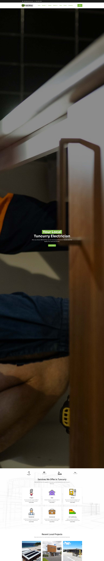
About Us (55, 5)
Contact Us (70, 5)
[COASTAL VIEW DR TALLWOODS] (52, 551)
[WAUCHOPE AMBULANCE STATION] (72, 551)
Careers (65, 5)
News (61, 5)
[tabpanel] (29, 473)
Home (39, 5)
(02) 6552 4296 (39, 1)
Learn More (31, 502)
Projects (49, 5)
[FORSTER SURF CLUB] (31, 551)
